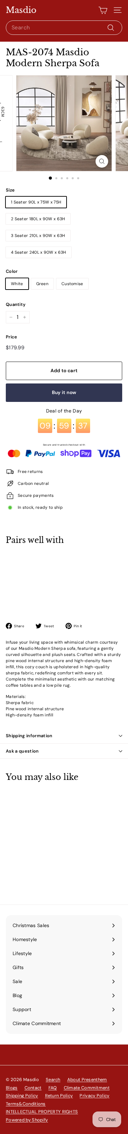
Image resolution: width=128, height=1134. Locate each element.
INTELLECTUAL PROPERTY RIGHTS (42, 1112)
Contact (33, 1088)
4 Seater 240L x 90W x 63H (38, 252)
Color (12, 271)
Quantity (16, 304)
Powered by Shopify (27, 1120)
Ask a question (22, 751)
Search (53, 1079)
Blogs (12, 1088)
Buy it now (64, 392)
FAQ (52, 1088)
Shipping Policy (22, 1095)
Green (42, 283)
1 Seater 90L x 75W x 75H (36, 202)
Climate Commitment (87, 1088)
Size (10, 190)
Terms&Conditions (26, 1104)
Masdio (21, 10)
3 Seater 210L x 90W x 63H (38, 235)
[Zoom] (102, 161)
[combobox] (64, 27)
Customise (72, 283)
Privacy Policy (94, 1095)
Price (11, 337)
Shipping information (29, 736)
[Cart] (103, 10)
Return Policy (59, 1095)
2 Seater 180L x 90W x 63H (38, 219)
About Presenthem (87, 1079)
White (17, 283)
